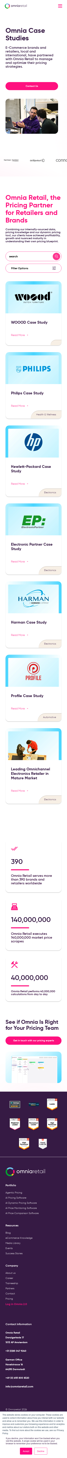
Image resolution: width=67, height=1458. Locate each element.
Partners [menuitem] (9, 1288)
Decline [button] (40, 1451)
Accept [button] (26, 1451)
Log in (9, 1304)
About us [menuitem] (10, 1273)
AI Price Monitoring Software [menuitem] (21, 1208)
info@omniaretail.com (19, 1386)
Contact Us (32, 86)
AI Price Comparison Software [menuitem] (22, 1213)
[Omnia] (24, 6)
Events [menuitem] (9, 1248)
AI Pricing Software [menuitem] (15, 1197)
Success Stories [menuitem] (14, 1253)
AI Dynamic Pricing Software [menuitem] (21, 1202)
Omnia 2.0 (20, 1304)
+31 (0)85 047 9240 (15, 1350)
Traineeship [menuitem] (11, 1283)
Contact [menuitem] (10, 1293)
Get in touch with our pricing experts (37, 1040)
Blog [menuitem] (8, 1232)
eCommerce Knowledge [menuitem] (18, 1238)
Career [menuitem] (9, 1278)
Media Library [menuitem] (12, 1243)
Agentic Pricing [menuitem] (13, 1192)
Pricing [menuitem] (9, 1298)
